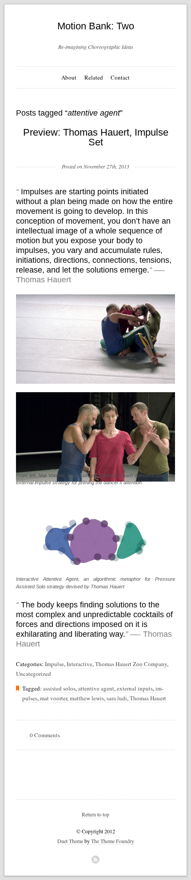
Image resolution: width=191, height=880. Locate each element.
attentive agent (96, 688)
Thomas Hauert (148, 698)
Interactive (79, 664)
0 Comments (45, 735)
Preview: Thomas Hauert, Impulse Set (95, 137)
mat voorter (53, 698)
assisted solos (59, 688)
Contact (120, 77)
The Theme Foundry (112, 840)
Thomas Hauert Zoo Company (131, 664)
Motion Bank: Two (95, 26)
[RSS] (95, 860)
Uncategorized (33, 674)
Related (93, 77)
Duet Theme (70, 840)
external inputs (135, 688)
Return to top (95, 814)
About (68, 77)
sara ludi (117, 698)
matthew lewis (87, 698)
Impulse (54, 664)
